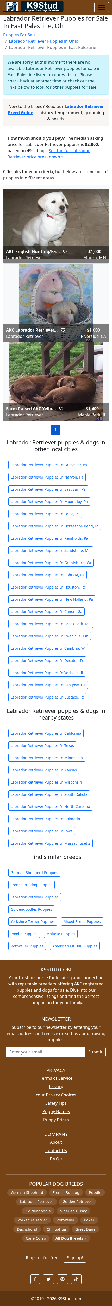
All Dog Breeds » (70, 1238)
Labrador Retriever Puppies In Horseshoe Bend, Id (55, 525)
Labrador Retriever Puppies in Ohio (43, 41)
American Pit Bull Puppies (74, 945)
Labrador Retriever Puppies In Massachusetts (50, 843)
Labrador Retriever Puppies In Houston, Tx (48, 587)
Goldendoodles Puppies (31, 909)
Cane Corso (36, 1238)
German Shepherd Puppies (34, 872)
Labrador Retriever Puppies (35, 897)
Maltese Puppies (60, 933)
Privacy (56, 1086)
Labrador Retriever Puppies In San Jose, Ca (48, 684)
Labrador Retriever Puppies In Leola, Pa (45, 513)
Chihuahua (56, 1229)
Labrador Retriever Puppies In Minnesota (47, 757)
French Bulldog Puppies (31, 884)
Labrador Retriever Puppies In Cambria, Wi (48, 648)
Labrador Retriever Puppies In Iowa (42, 831)
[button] (65, 251)
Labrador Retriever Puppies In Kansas (44, 769)
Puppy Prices (56, 1120)
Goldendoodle (38, 1210)
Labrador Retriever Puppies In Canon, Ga (46, 611)
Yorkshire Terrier (32, 1220)
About (56, 1142)
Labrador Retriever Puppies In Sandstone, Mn (51, 550)
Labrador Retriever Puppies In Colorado (45, 818)
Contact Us (56, 1150)
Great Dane (85, 1229)
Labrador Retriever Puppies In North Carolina (50, 806)
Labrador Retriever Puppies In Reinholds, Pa (49, 538)
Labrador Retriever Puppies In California (46, 733)
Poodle (95, 1192)
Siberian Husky (73, 1210)
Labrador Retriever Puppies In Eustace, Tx (47, 697)
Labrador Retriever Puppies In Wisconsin (46, 782)
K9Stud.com (69, 1299)
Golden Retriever (77, 1201)
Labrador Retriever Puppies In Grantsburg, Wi (51, 562)
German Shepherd (27, 1192)
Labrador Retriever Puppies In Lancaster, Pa (49, 464)
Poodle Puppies (24, 933)
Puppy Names (56, 1111)
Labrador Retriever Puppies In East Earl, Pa (48, 489)
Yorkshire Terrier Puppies (33, 921)
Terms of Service (56, 1078)
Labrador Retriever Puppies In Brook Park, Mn (51, 623)
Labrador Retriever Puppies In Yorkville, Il (47, 672)
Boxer (89, 1220)
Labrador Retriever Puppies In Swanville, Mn (50, 635)
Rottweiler (65, 1220)
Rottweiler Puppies (27, 945)
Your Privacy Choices (56, 1095)
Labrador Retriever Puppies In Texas (42, 745)
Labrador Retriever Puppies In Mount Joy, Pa (49, 501)
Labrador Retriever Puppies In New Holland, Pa (52, 599)
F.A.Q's (56, 1159)
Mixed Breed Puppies (82, 921)
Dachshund (27, 1229)
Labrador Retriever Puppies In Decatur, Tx (47, 660)
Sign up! (75, 1257)
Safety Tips (56, 1103)
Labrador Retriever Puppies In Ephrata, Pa (47, 574)
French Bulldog (66, 1192)
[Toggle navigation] (101, 7)
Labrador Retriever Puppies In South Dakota (49, 794)
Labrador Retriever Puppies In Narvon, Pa (47, 477)
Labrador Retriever (36, 1201)
